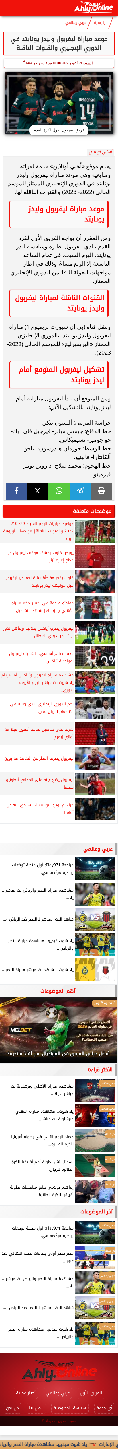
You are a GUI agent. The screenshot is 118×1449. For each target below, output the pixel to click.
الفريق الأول (91, 1393)
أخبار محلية (26, 1393)
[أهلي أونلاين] (93, 8)
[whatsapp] (59, 491)
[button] (12, 1032)
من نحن (12, 1408)
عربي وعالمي (75, 22)
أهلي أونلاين (100, 152)
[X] (37, 491)
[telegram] (80, 491)
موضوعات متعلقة (92, 511)
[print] (101, 491)
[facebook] (16, 491)
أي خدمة (104, 1408)
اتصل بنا (36, 1408)
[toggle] (9, 8)
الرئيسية (101, 22)
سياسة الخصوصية (70, 1408)
